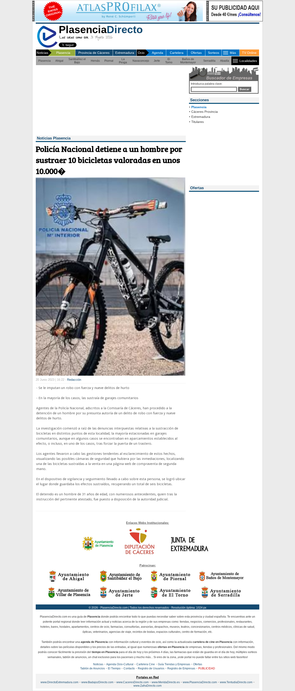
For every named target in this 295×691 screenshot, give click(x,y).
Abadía (224, 60)
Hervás (95, 60)
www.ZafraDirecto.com (147, 685)
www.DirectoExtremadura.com (59, 682)
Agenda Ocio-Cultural (119, 664)
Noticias (98, 664)
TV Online (249, 53)
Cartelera (176, 53)
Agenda (157, 53)
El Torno (168, 61)
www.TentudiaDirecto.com (236, 682)
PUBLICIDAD (206, 668)
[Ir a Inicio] (47, 47)
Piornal (108, 60)
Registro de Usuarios (151, 668)
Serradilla (209, 60)
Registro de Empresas (181, 668)
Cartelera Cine (145, 664)
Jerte (157, 60)
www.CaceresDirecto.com (132, 682)
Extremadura (124, 53)
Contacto (129, 668)
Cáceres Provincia (204, 111)
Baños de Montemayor (188, 61)
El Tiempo (114, 668)
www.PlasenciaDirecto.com (200, 682)
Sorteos (213, 53)
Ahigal (59, 60)
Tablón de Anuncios (92, 668)
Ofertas (196, 53)
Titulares (197, 122)
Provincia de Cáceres (93, 53)
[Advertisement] (110, 101)
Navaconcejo (141, 60)
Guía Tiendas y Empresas (174, 664)
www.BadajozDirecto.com (97, 682)
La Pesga (123, 61)
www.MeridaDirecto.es (166, 682)
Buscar (244, 89)
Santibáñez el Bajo (77, 61)
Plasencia (63, 53)
